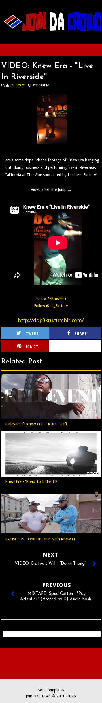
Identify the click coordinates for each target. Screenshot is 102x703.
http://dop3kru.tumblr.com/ (51, 320)
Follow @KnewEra (50, 298)
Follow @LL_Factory (51, 306)
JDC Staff (17, 85)
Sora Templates (51, 690)
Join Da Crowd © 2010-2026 (51, 696)
